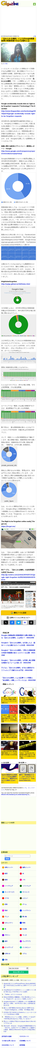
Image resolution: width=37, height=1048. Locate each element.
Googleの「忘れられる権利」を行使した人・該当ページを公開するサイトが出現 (27, 717)
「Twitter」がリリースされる (13, 994)
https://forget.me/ (8, 526)
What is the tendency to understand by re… (15, 794)
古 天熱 (5, 63)
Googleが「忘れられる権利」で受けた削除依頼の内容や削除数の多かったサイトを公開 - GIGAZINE (18, 652)
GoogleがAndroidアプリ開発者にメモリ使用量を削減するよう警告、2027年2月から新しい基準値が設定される (19, 1003)
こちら (28, 980)
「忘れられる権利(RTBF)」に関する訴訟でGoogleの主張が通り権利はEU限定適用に (9, 736)
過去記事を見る (18, 972)
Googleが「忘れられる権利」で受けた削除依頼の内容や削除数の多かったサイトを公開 (27, 700)
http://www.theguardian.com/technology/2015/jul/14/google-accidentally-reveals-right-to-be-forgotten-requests (18, 113)
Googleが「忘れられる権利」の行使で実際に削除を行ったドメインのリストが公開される (9, 700)
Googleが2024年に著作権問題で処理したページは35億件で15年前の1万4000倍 (9, 753)
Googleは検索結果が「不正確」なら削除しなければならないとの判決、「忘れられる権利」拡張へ (27, 736)
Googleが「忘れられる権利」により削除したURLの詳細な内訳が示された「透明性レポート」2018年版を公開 (9, 718)
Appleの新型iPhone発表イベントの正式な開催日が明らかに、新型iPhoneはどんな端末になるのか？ (9, 778)
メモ (34, 36)
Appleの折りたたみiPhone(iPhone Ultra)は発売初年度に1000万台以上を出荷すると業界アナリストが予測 (20, 985)
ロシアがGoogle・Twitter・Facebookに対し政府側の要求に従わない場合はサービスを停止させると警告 (27, 755)
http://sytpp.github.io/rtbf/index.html (15, 284)
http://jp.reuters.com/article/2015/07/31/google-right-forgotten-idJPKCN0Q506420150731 (18, 577)
